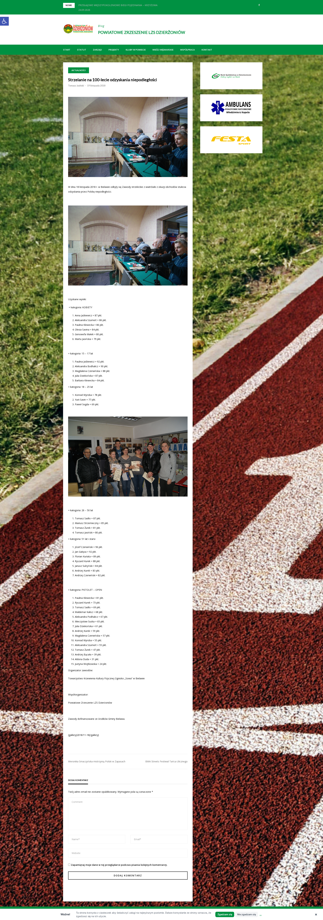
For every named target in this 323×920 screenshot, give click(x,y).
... (261, 914)
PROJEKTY (114, 49)
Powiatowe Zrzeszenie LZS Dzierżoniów (141, 32)
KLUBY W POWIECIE (136, 49)
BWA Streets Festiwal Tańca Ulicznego (166, 761)
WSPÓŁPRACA (187, 49)
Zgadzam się (225, 914)
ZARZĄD (97, 49)
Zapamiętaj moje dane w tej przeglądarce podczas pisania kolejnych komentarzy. (119, 864)
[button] (4, 21)
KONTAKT (207, 49)
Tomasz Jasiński (76, 85)
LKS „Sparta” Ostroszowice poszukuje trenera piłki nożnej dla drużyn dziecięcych (122, 5)
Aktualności (78, 70)
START (66, 49)
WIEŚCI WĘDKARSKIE (162, 49)
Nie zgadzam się (246, 914)
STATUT (81, 49)
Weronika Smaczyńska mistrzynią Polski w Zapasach (96, 761)
